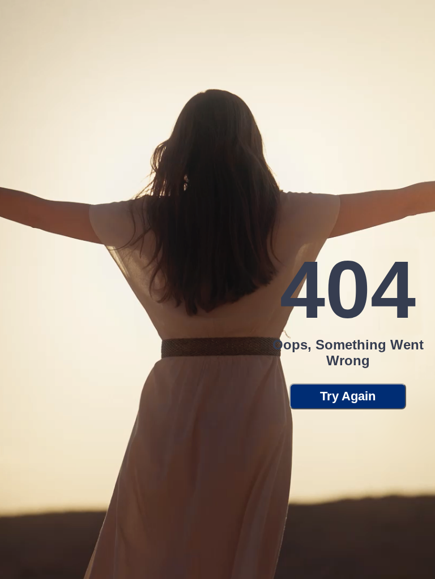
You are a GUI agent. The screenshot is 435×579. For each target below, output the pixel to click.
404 (348, 289)
